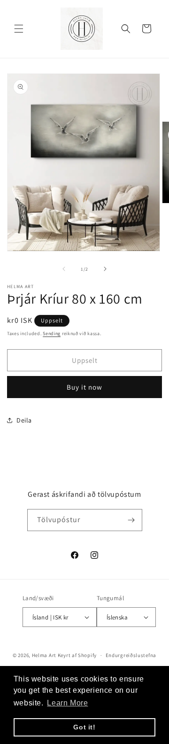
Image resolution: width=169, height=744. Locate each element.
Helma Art (44, 655)
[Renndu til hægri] (105, 268)
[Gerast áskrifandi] (131, 520)
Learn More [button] (67, 703)
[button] (18, 28)
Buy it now (84, 387)
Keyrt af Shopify (77, 655)
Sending (52, 333)
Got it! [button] (84, 727)
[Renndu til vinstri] (64, 268)
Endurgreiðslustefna (131, 655)
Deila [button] (24, 420)
